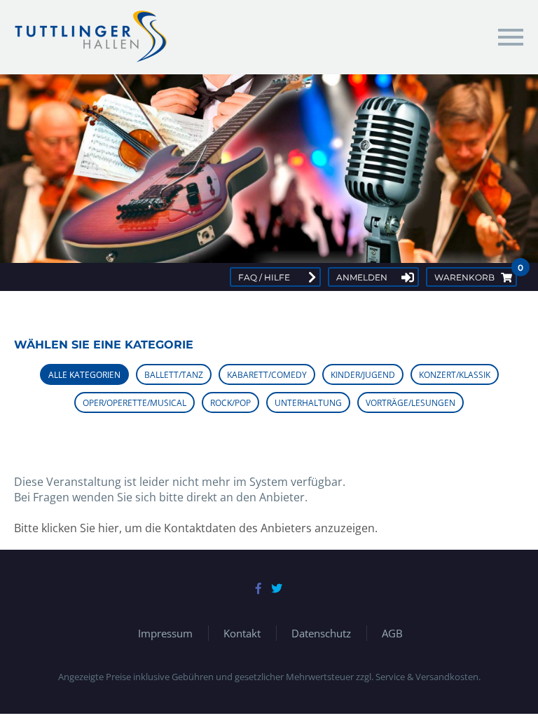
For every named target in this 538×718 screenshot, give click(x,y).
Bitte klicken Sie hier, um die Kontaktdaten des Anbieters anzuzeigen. (196, 528)
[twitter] (277, 588)
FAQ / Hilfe (264, 277)
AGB (392, 633)
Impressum (165, 633)
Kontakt (242, 633)
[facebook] (258, 588)
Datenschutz (321, 633)
